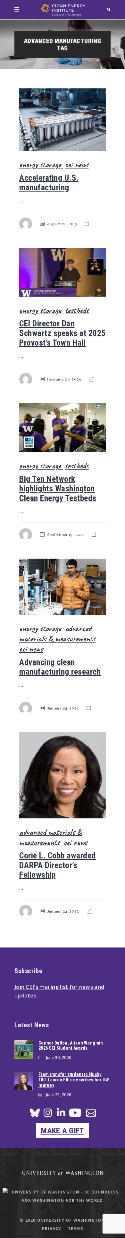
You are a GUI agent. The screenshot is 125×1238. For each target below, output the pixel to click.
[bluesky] (35, 1114)
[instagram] (48, 1114)
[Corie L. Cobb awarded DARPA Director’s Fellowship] (62, 775)
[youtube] (75, 1115)
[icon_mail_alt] (91, 1114)
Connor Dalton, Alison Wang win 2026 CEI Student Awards (70, 1045)
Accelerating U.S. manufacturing (49, 182)
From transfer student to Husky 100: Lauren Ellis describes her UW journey (73, 1080)
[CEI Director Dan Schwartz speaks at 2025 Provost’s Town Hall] (62, 272)
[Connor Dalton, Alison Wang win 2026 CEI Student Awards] (23, 1049)
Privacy (51, 1228)
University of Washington (71, 1220)
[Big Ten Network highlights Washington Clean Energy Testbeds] (62, 427)
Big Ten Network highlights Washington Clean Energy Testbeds (57, 488)
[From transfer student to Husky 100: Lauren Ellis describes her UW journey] (23, 1081)
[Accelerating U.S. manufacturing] (62, 119)
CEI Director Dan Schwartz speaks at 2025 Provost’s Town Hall (62, 333)
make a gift (62, 1130)
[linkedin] (61, 1114)
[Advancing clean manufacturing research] (62, 587)
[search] (109, 9)
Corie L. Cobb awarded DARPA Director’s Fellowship (57, 865)
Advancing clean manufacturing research (60, 666)
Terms (75, 1228)
